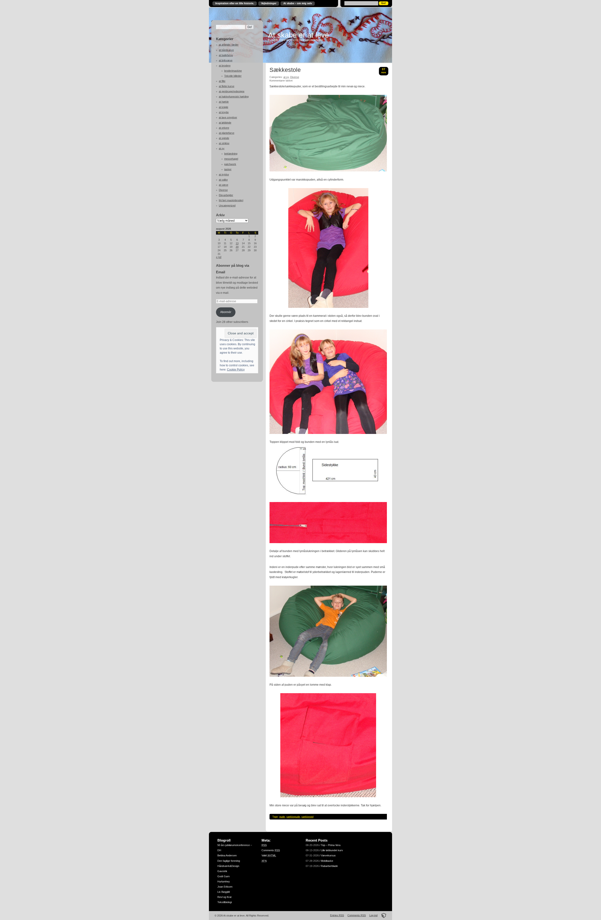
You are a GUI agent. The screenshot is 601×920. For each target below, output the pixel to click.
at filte (222, 81)
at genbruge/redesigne (231, 91)
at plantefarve (226, 132)
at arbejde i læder (229, 44)
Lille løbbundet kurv (332, 850)
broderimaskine (233, 70)
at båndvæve (226, 50)
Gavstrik (222, 871)
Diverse (223, 190)
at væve (223, 184)
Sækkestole (285, 70)
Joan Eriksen (224, 886)
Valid (269, 855)
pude (282, 816)
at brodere (225, 65)
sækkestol (307, 816)
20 (237, 246)
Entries (337, 915)
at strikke (224, 143)
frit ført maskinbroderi (231, 200)
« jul (218, 257)
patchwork (230, 164)
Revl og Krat (224, 897)
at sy (221, 148)
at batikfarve (226, 55)
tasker (227, 169)
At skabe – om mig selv (297, 3)
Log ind (373, 915)
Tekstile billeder (233, 75)
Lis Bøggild (223, 891)
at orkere (224, 127)
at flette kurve (226, 86)
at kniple (223, 107)
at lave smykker (228, 117)
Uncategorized (227, 205)
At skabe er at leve (298, 35)
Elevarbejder (226, 195)
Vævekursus (328, 855)
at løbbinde (225, 122)
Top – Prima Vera (330, 845)
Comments (271, 850)
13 (237, 243)
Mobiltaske (327, 860)
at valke (223, 179)
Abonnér (225, 312)
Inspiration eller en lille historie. (234, 3)
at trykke (224, 174)
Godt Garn (223, 876)
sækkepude (293, 816)
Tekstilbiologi (224, 902)
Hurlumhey (223, 881)
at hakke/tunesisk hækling (234, 96)
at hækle (224, 101)
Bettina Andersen (227, 855)
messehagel (231, 158)
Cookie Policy (236, 369)
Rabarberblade (329, 866)
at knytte (224, 112)
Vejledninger (268, 3)
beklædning (230, 153)
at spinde (224, 138)
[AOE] (382, 915)
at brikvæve (225, 60)
